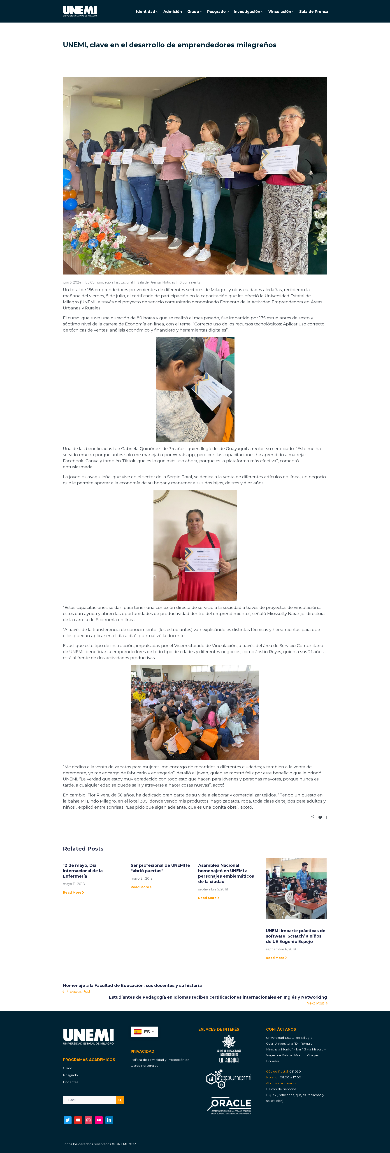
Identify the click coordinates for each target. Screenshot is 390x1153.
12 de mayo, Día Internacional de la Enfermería (83, 871)
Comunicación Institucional (111, 282)
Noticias (168, 282)
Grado (67, 1068)
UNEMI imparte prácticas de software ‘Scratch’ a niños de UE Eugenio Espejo (295, 936)
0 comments (189, 282)
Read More (72, 892)
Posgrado (70, 1075)
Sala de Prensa (149, 282)
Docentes (70, 1082)
